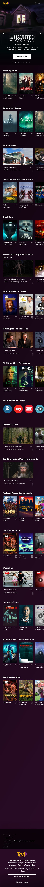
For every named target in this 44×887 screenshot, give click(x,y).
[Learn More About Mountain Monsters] (32, 484)
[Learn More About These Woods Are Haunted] (32, 450)
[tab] (15, 62)
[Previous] (3, 32)
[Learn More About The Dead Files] (32, 354)
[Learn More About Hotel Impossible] (32, 171)
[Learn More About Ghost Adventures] (32, 593)
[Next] (40, 32)
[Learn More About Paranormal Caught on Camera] (32, 282)
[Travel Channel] (6, 3)
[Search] (34, 3)
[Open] (39, 3)
